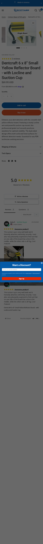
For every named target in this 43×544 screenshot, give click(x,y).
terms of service (36, 273)
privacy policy (28, 273)
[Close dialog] (42, 263)
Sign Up (21, 279)
